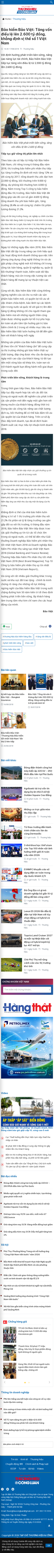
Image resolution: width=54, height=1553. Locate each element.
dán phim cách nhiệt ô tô (13, 1444)
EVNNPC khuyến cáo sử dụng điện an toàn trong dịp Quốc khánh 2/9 (37, 872)
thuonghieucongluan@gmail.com (20, 1511)
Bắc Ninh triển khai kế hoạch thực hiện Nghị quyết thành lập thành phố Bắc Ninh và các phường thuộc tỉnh (27, 1264)
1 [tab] (25, 1382)
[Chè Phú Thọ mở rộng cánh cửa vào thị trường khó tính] (11, 966)
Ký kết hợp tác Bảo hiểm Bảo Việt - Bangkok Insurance (12, 697)
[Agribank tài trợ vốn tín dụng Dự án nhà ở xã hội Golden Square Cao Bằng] (11, 795)
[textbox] (27, 989)
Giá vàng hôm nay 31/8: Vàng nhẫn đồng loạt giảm (28, 1224)
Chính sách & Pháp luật (36, 1464)
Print (7, 627)
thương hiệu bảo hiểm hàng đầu (18, 636)
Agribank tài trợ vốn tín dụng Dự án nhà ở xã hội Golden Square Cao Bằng (37, 791)
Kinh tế (24, 1459)
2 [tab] (29, 1382)
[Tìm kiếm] (51, 2)
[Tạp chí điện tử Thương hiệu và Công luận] (27, 1480)
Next (49, 1382)
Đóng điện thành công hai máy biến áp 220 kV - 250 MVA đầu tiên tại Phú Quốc (38, 771)
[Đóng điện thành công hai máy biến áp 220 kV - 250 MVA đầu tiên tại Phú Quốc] (11, 774)
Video (4, 1093)
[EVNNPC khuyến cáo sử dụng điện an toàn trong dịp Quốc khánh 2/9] (11, 876)
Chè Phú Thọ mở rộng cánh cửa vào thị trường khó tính (37, 963)
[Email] (13, 1489)
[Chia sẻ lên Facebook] (50, 626)
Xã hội (5, 1244)
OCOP (13, 1468)
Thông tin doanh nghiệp (15, 1392)
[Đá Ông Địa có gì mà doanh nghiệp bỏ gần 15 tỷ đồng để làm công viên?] (11, 897)
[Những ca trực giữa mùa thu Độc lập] (11, 814)
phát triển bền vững (12, 643)
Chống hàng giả (17, 1321)
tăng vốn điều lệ (44, 636)
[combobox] (27, 990)
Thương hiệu (19, 19)
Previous (4, 1382)
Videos (40, 1468)
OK (48, 1545)
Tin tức (14, 1459)
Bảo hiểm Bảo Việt (12, 649)
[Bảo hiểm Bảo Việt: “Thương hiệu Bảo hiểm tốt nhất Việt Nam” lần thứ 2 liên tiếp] (13, 720)
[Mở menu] (2, 2)
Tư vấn (22, 1468)
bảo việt (29, 643)
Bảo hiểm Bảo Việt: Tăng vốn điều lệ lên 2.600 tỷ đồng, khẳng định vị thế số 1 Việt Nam (26, 36)
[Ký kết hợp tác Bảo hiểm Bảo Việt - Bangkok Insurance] (13, 682)
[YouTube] (7, 1489)
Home (7, 19)
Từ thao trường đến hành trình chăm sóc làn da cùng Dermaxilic (37, 830)
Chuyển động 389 (14, 1464)
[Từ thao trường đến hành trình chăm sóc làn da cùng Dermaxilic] (11, 833)
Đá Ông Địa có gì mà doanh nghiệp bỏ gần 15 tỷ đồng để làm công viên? (38, 893)
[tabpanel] (27, 1354)
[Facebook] (2, 1489)
